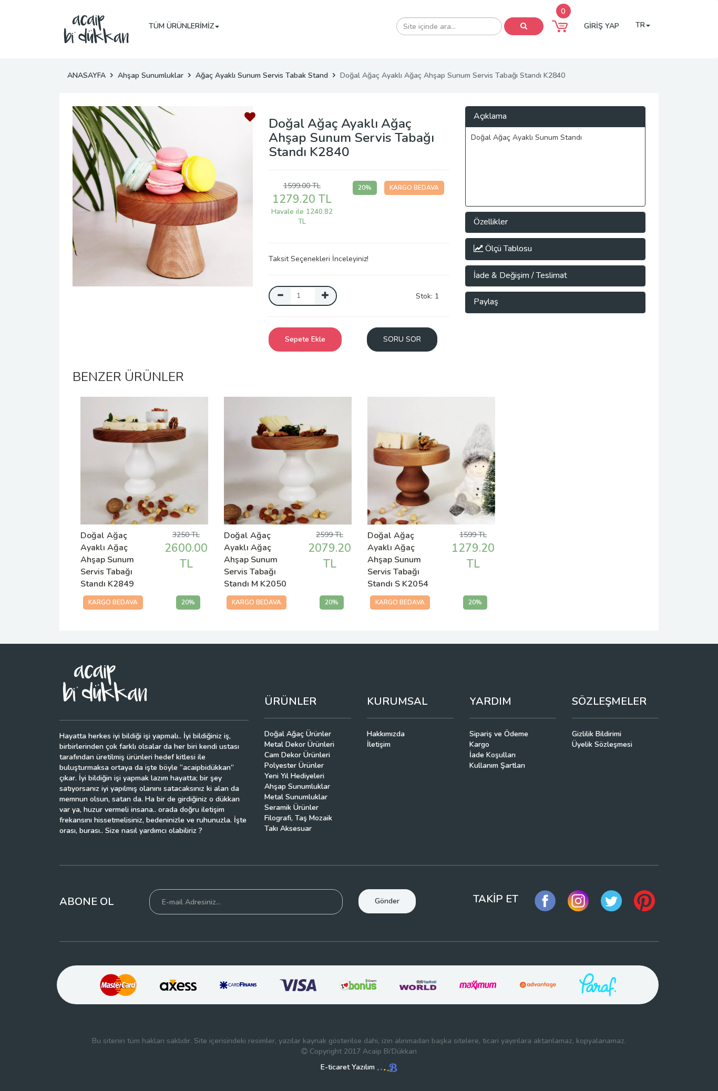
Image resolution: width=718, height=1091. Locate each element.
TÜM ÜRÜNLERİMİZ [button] (181, 26)
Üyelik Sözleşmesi (602, 744)
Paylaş (486, 301)
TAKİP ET (495, 899)
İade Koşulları (492, 755)
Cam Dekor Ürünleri (297, 755)
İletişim (379, 744)
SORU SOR (402, 339)
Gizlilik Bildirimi (596, 734)
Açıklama (490, 116)
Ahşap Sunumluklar (150, 75)
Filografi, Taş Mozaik (298, 818)
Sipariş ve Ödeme (498, 734)
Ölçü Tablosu (507, 248)
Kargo (479, 744)
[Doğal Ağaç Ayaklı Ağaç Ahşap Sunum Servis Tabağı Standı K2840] (163, 196)
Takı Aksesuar (288, 828)
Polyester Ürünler (294, 765)
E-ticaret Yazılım (349, 1067)
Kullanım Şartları (497, 765)
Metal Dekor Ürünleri (299, 744)
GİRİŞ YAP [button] (601, 26)
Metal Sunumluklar (295, 797)
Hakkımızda (386, 734)
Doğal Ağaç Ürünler (297, 734)
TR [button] (640, 25)
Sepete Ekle (305, 339)
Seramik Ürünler (291, 807)
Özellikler (491, 222)
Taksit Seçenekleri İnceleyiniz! (318, 259)
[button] (559, 26)
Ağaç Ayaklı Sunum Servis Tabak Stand (262, 75)
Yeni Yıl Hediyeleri (294, 776)
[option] (163, 196)
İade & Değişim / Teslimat (520, 275)
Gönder (387, 901)
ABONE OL (86, 901)
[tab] (555, 117)
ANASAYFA (86, 75)
